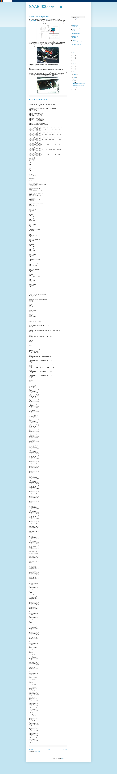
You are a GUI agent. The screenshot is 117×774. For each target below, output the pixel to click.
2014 (74, 69)
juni (74, 80)
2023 (74, 55)
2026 (74, 50)
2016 (74, 66)
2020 (74, 60)
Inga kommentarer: (33, 746)
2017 (74, 65)
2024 (74, 54)
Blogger (62, 758)
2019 (74, 61)
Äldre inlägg (64, 749)
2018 (74, 63)
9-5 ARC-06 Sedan (75, 43)
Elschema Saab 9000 (76, 33)
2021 (74, 58)
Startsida (48, 749)
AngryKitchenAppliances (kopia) (78, 34)
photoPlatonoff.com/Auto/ (77, 41)
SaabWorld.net (75, 36)
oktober (75, 74)
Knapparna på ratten (33, 41)
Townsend (74, 40)
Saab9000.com (75, 32)
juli (74, 79)
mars (75, 87)
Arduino (46, 19)
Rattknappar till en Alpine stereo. (39, 17)
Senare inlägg (31, 749)
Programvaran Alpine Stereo (38, 99)
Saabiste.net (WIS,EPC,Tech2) (78, 45)
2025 (74, 52)
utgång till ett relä (56, 21)
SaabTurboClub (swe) (76, 30)
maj (74, 82)
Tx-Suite (73, 29)
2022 (74, 57)
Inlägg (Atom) (37, 751)
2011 (74, 89)
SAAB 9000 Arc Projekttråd (77, 28)
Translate (80, 19)
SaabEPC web (75, 25)
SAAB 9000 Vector (45, 6)
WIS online (74, 23)
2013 (74, 71)
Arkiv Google (74, 26)
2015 (74, 68)
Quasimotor (74, 39)
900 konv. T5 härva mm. (76, 44)
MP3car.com (33, 20)
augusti (75, 77)
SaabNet (74, 37)
